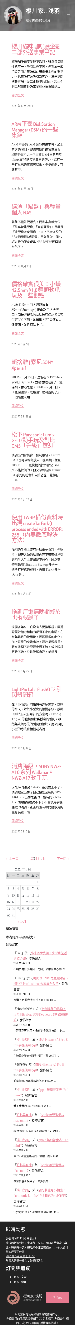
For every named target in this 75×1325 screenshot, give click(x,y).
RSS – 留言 (20, 1282)
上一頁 (12, 858)
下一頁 (63, 858)
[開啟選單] (69, 15)
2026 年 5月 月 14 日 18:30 (20, 1256)
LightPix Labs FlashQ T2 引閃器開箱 (37, 692)
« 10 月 (22, 921)
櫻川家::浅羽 (43, 11)
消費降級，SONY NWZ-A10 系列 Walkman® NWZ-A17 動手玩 (36, 772)
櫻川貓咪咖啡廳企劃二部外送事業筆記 (36, 49)
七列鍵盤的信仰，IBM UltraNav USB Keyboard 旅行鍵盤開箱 (40, 1014)
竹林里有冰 (24, 1114)
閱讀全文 (18, 95)
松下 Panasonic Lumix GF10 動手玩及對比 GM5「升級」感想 (33, 440)
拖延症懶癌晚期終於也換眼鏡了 (36, 615)
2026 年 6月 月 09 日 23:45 (21, 1238)
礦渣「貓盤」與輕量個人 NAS (36, 210)
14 (44, 858)
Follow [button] (57, 1297)
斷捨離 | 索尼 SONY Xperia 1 (32, 365)
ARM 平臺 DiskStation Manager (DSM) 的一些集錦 (35, 129)
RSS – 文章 (20, 1277)
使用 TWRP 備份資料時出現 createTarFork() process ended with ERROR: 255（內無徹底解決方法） (37, 529)
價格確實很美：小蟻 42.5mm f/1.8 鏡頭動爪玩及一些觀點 (36, 290)
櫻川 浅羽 (23, 1039)
